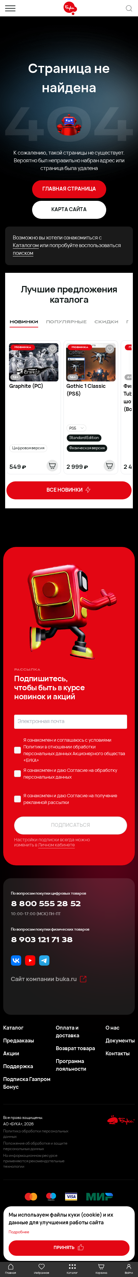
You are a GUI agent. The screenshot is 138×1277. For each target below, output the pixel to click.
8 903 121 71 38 (42, 939)
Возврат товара (75, 1048)
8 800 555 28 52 (46, 903)
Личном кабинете (56, 845)
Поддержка (18, 1066)
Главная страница (69, 189)
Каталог (13, 1028)
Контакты (118, 1054)
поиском (23, 253)
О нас (112, 1028)
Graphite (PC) (26, 386)
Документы (120, 1041)
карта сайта (69, 209)
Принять (64, 1248)
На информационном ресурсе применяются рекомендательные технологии (34, 1161)
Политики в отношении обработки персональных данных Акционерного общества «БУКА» (74, 754)
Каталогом (26, 245)
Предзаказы (18, 1041)
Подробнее (19, 1232)
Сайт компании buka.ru (44, 980)
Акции (11, 1054)
